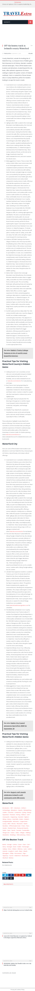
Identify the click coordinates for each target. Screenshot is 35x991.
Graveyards (6, 817)
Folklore (23, 814)
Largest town (23, 821)
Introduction (5, 808)
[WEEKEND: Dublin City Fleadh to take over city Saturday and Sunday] (17, 952)
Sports (13, 830)
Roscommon (18, 853)
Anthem (23, 808)
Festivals (12, 814)
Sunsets (18, 830)
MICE (9, 823)
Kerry (9, 849)
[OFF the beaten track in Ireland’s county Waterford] (17, 35)
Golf (28, 814)
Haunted (20, 817)
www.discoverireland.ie (14, 381)
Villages (22, 832)
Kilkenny (20, 849)
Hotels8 (26, 819)
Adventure (17, 808)
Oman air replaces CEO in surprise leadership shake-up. (18, 4)
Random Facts (12, 828)
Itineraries (16, 821)
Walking (28, 832)
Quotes (5, 828)
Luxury (4, 823)
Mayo (20, 851)
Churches (10, 812)
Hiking (4, 819)
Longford (11, 851)
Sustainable (25, 830)
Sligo (24, 853)
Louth (16, 851)
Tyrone (11, 855)
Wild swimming (21, 835)
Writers (28, 835)
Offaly (11, 853)
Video (17, 832)
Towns (12, 832)
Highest (26, 817)
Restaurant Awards (22, 828)
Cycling (24, 812)
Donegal (9, 847)
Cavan (20, 844)
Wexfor (5, 858)
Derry (4, 847)
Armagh (9, 844)
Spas (8, 830)
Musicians (20, 823)
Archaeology (6, 810)
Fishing (18, 814)
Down (14, 847)
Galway (5, 849)
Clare (24, 844)
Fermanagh (25, 847)
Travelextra (7, 53)
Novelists (5, 826)
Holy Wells (15, 819)
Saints (4, 830)
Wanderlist (6, 835)
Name (25, 823)
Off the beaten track (14, 826)
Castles (5, 812)
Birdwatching (27, 810)
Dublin (19, 847)
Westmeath (25, 855)
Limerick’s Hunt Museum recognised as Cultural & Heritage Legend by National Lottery (18, 936)
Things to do (6, 832)
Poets (23, 826)
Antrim (4, 844)
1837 (11, 808)
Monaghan (6, 853)
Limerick (5, 851)
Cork (28, 844)
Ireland (30, 53)
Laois (25, 849)
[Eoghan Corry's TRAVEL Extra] (17, 14)
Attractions (14, 810)
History (9, 819)
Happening (14, 817)
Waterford (17, 855)
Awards (20, 810)
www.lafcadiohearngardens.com (19, 605)
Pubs (27, 826)
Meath (25, 851)
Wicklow (11, 858)
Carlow (15, 844)
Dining (29, 812)
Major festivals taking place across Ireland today (18, 910)
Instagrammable (7, 821)
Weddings (13, 835)
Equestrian (6, 814)
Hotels (21, 819)
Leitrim (30, 849)
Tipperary (5, 855)
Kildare (14, 849)
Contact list (18, 812)
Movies (14, 823)
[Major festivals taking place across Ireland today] (17, 898)
